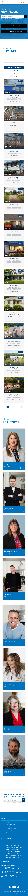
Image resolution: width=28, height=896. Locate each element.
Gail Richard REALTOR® (12, 853)
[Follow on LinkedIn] (18, 887)
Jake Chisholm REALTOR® (12, 845)
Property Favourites (11, 835)
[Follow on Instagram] (10, 887)
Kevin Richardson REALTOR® (13, 855)
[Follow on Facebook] (13, 887)
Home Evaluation (10, 831)
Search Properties (10, 824)
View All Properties (14, 31)
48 (16, 76)
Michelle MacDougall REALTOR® (14, 847)
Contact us (9, 833)
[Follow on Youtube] (15, 887)
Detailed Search (14, 26)
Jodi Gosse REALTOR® (11, 843)
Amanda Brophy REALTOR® (13, 851)
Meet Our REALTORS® (11, 829)
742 (17, 406)
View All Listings (10, 827)
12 (11, 76)
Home (7, 822)
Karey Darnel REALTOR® (12, 857)
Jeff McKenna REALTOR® (12, 849)
